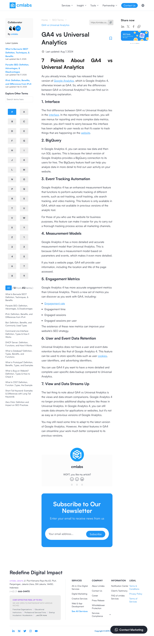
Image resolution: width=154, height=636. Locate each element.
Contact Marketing (131, 629)
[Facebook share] (133, 26)
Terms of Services (133, 600)
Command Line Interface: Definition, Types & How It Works (17, 334)
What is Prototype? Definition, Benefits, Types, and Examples (19, 364)
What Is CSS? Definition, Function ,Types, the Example (18, 383)
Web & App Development (78, 605)
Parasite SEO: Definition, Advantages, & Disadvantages (17, 68)
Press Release (98, 600)
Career (95, 595)
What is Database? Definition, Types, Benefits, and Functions (18, 353)
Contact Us (97, 590)
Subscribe (96, 534)
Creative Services (79, 598)
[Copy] (110, 22)
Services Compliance (97, 614)
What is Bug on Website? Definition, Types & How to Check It (17, 373)
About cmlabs (98, 586)
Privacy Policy (135, 593)
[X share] (128, 26)
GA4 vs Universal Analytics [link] (55, 25)
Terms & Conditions (134, 587)
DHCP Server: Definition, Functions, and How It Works (18, 344)
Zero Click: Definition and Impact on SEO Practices (17, 403)
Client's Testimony (119, 590)
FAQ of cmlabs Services (118, 597)
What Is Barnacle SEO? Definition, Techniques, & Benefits (17, 52)
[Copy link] (139, 26)
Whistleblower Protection (98, 606)
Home (45, 19)
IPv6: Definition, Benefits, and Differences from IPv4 (18, 315)
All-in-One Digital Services (80, 587)
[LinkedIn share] (123, 26)
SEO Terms (58, 19)
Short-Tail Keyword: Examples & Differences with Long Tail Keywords (19, 393)
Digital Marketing (79, 593)
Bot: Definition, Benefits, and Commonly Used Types (18, 324)
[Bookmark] (110, 38)
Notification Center (119, 586)
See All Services (80, 611)
